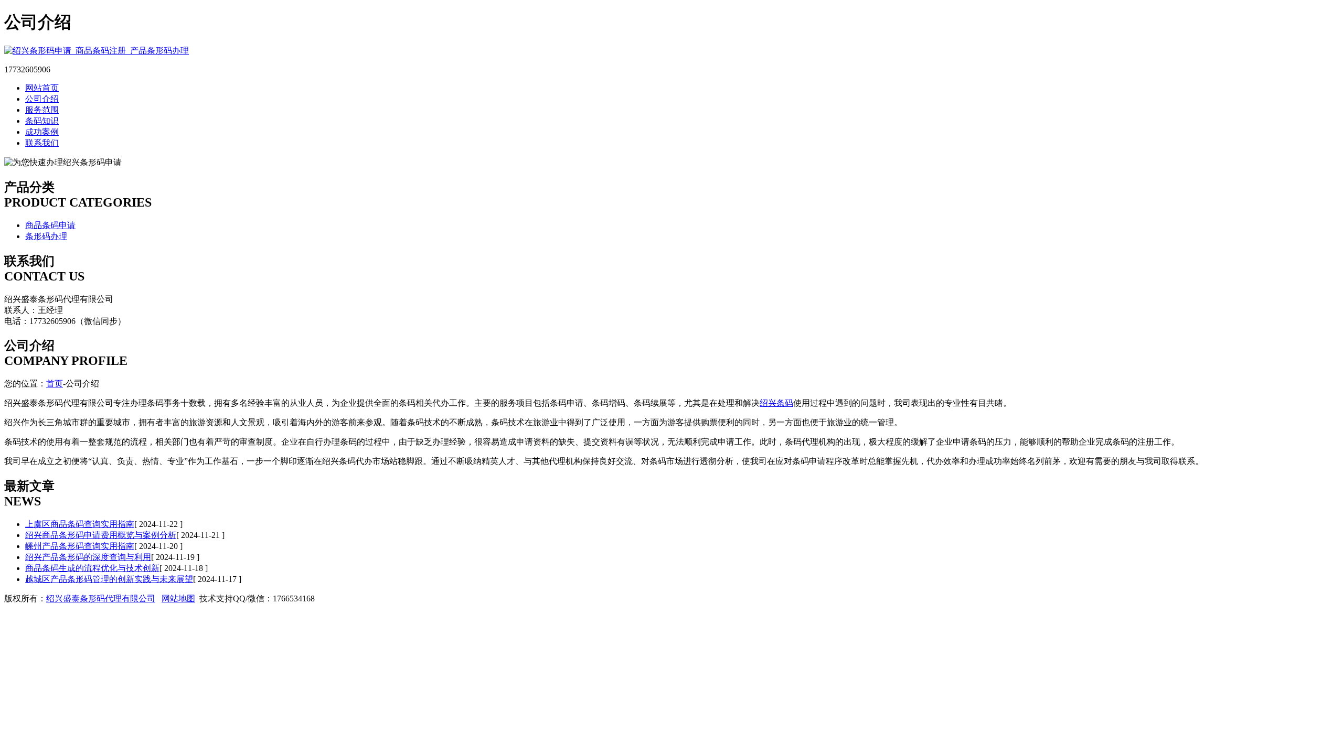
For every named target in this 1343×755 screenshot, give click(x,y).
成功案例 (42, 131)
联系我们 (42, 142)
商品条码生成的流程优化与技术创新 (92, 568)
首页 (54, 383)
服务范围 (42, 109)
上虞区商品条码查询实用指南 (79, 524)
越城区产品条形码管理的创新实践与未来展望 (109, 579)
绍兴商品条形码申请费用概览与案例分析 (100, 535)
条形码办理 (46, 236)
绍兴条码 (776, 402)
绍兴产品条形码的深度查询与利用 (88, 557)
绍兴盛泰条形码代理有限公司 (100, 598)
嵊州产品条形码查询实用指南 (79, 546)
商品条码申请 (50, 225)
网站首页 (42, 87)
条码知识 (42, 120)
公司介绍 (42, 98)
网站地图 (178, 598)
